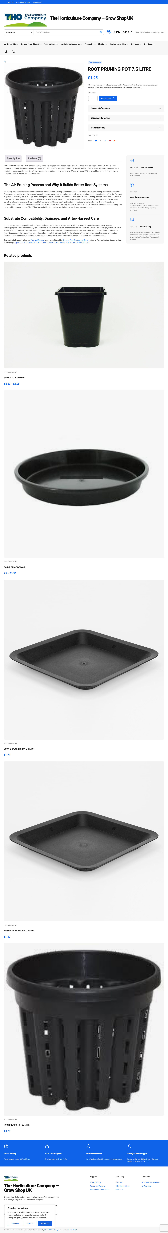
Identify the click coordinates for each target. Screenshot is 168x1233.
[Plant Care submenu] (106, 44)
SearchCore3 (72, 1230)
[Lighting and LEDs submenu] (17, 44)
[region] (30, 1216)
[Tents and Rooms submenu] (57, 44)
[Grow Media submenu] (140, 44)
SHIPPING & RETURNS (23, 2)
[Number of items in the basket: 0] (13, 51)
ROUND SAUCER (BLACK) (79, 242)
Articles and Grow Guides (99, 1189)
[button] (5, 62)
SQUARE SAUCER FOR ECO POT (27, 242)
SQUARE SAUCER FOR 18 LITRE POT (19, 930)
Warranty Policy (98, 127)
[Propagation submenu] (94, 44)
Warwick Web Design (51, 1230)
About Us (119, 1189)
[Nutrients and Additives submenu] (127, 44)
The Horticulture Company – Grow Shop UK (91, 18)
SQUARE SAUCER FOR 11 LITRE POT (19, 749)
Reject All (30, 1223)
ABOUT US (10, 2)
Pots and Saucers (95, 62)
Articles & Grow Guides (151, 1182)
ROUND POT (64, 242)
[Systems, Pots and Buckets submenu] (40, 44)
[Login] (6, 51)
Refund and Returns (97, 1186)
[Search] (101, 32)
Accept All (44, 1223)
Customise (15, 1223)
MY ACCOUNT (37, 2)
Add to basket (106, 98)
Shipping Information (100, 118)
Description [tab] (13, 158)
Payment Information (100, 108)
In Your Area (146, 1186)
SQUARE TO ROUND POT (49, 242)
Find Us (119, 1182)
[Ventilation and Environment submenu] (81, 44)
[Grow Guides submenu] (154, 44)
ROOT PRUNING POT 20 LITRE (16, 1125)
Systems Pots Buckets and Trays (75, 240)
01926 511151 (123, 32)
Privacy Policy (95, 1182)
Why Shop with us (122, 1186)
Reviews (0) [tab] (34, 158)
